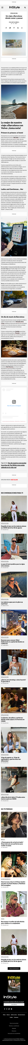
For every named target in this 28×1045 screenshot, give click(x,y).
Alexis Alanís (5, 847)
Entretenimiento (5, 879)
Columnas (16, 1017)
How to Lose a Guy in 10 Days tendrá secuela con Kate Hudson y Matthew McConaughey (13, 883)
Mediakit (14, 1028)
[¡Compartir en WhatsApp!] (22, 28)
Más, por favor (14, 968)
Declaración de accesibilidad (14, 1033)
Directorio (14, 1031)
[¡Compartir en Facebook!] (6, 28)
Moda (2, 918)
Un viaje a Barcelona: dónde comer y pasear (14, 17)
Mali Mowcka (9, 366)
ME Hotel (16, 137)
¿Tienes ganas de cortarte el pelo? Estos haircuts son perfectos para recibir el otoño (12, 843)
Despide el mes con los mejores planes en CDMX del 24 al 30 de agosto (13, 527)
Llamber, (17, 331)
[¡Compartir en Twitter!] (10, 28)
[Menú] (2, 7)
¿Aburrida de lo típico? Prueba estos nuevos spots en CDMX (13, 798)
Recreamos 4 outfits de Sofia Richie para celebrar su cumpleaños (12, 922)
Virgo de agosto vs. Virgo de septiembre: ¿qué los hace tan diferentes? (11, 759)
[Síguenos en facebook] (4, 1009)
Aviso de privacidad (14, 1023)
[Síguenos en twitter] (9, 1009)
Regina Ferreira (6, 605)
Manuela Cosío (5, 529)
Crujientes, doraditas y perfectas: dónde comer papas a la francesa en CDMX (12, 719)
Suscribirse (14, 1004)
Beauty (3, 839)
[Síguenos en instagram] (6, 1009)
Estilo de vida (14, 13)
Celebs (11, 1017)
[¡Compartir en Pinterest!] (14, 28)
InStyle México (15, 22)
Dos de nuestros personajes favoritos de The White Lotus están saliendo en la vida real (13, 465)
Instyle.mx (14, 479)
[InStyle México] (14, 7)
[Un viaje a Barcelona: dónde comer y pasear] (14, 44)
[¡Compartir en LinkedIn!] (18, 28)
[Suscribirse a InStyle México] (14, 984)
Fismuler (17, 333)
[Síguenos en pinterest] (11, 1009)
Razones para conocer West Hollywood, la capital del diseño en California (12, 641)
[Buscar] (25, 7)
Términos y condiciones (14, 1025)
